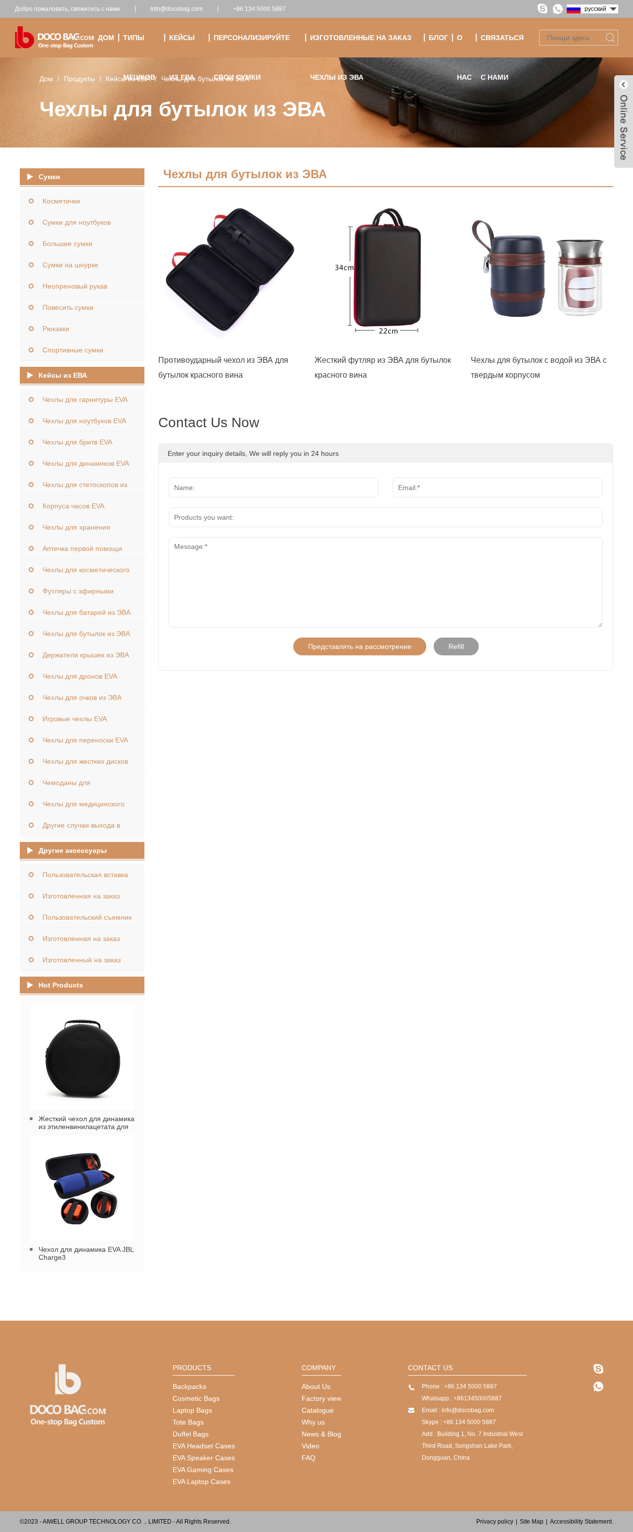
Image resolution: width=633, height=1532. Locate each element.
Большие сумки (67, 243)
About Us (316, 1386)
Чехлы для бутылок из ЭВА (205, 79)
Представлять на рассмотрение (359, 646)
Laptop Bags (192, 1410)
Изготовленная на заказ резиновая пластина (81, 942)
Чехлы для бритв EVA (77, 442)
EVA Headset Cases (204, 1446)
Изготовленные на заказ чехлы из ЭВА (360, 45)
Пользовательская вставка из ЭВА (85, 878)
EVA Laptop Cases (201, 1481)
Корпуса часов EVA (73, 506)
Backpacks (189, 1386)
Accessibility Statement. (581, 1522)
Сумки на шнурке (70, 265)
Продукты (79, 79)
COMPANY (319, 1368)
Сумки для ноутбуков (77, 222)
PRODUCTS (192, 1368)
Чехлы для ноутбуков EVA (84, 421)
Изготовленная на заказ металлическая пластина (83, 899)
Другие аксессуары (73, 850)
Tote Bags (188, 1422)
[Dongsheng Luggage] (68, 1425)
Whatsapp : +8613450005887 (462, 1398)
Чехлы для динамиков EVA (86, 463)
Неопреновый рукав (75, 286)
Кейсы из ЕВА (182, 45)
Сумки (49, 177)
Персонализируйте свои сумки (252, 45)
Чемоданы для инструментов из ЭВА (77, 786)
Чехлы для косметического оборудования (86, 573)
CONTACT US (430, 1368)
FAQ (309, 1458)
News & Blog (321, 1434)
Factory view (321, 1398)
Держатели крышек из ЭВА (86, 655)
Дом (106, 38)
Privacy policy (494, 1522)
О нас (464, 45)
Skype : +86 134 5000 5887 (459, 1422)
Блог (438, 38)
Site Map (531, 1522)
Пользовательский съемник (87, 917)
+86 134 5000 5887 (259, 9)
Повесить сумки (68, 307)
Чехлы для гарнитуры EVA (85, 399)
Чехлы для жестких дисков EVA (85, 764)
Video (310, 1446)
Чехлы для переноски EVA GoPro (85, 743)
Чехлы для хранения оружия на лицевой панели (87, 530)
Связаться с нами (502, 45)
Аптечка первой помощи (82, 548)
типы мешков (139, 45)
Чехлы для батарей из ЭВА (87, 612)
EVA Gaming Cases (203, 1470)
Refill (456, 646)
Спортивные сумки (73, 350)
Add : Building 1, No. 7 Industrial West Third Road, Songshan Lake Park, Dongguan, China (472, 1446)
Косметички (61, 201)
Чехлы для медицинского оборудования (84, 807)
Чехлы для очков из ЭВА (82, 697)
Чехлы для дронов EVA (80, 676)
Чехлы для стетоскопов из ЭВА (85, 488)
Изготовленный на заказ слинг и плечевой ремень (84, 963)
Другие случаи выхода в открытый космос (81, 828)
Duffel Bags (191, 1434)
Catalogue (318, 1410)
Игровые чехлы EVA (75, 719)
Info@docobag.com (176, 8)
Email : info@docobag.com (458, 1410)
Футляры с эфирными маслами (78, 594)
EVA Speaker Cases (204, 1458)
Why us (313, 1422)
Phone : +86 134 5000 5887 (459, 1386)
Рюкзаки (56, 329)
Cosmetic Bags (196, 1398)
